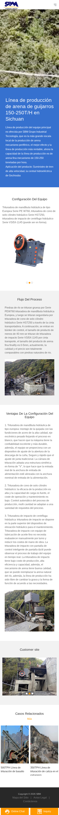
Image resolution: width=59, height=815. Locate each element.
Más (29, 719)
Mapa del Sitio (20, 797)
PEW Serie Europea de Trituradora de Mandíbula (29, 242)
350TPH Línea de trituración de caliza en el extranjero (44, 771)
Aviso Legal (40, 797)
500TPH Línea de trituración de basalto (12, 769)
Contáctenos (30, 801)
